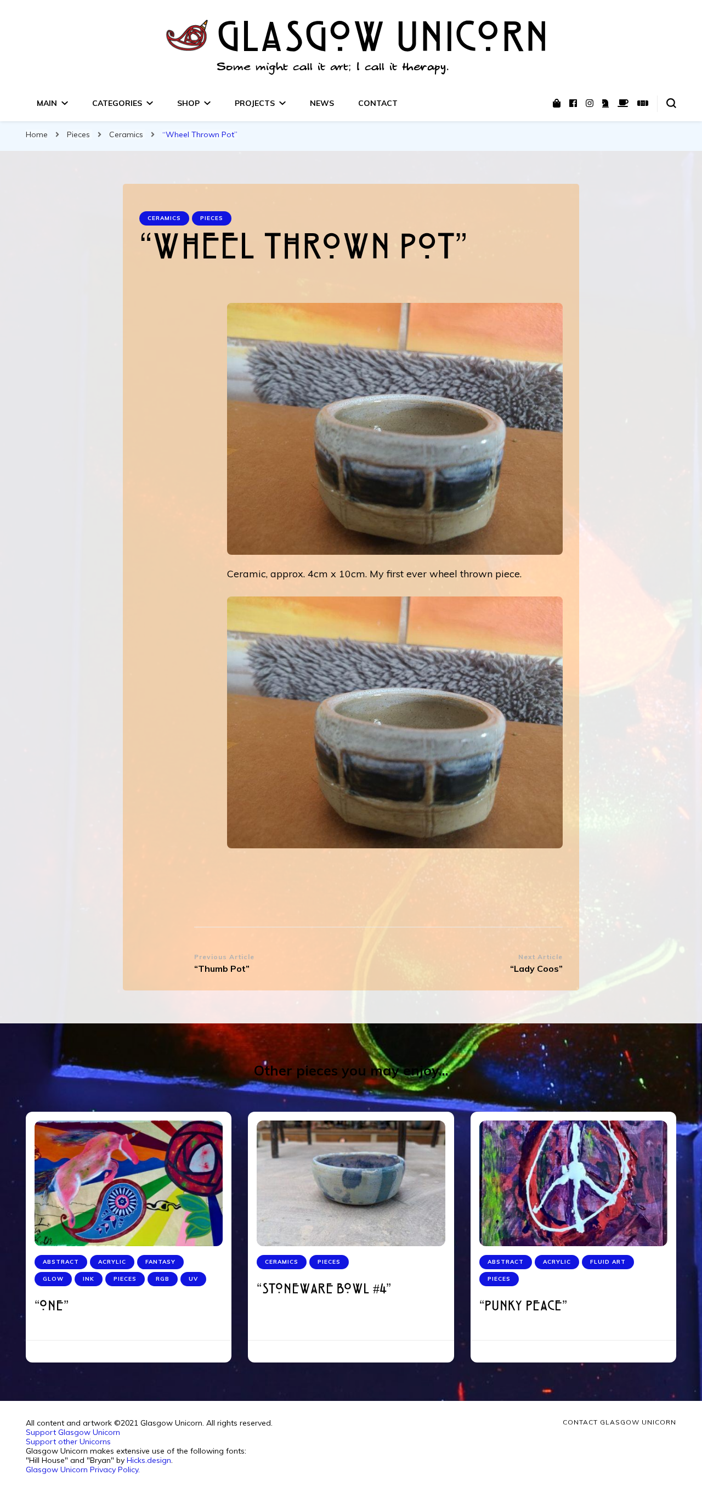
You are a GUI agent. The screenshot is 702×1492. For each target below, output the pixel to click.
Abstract (61, 1261)
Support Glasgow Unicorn (73, 1432)
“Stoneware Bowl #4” (324, 1289)
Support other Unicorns (68, 1441)
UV (193, 1278)
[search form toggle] (671, 103)
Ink (88, 1278)
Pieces (211, 218)
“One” (52, 1306)
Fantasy (160, 1261)
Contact (378, 103)
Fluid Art (608, 1261)
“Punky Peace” (523, 1306)
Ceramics (164, 218)
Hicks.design (149, 1460)
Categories (117, 103)
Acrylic (112, 1261)
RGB (162, 1278)
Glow (53, 1278)
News (322, 103)
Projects (255, 103)
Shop (188, 103)
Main (47, 103)
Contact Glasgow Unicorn (619, 1422)
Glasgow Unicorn (383, 40)
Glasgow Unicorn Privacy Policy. (83, 1469)
